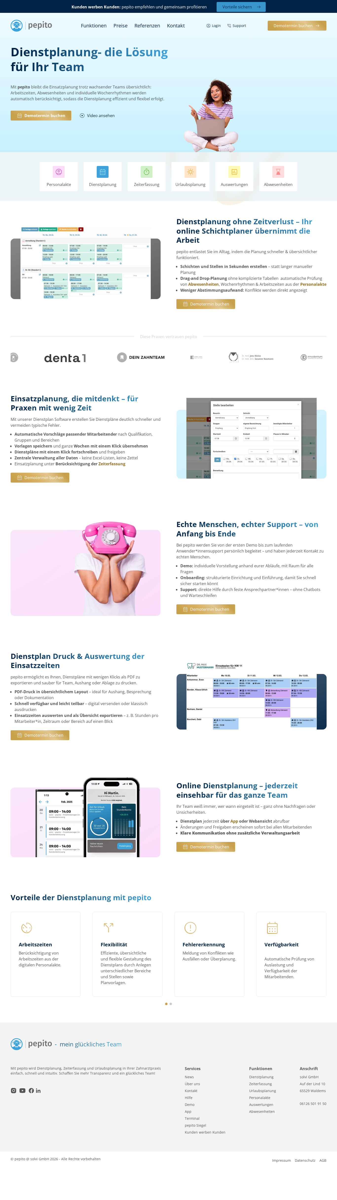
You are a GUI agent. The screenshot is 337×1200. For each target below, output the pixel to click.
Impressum (281, 1160)
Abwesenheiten (203, 284)
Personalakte (313, 284)
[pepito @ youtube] (22, 1091)
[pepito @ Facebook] (31, 1091)
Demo (189, 1104)
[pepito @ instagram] (14, 1091)
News (189, 1077)
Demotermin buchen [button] (293, 25)
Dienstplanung (261, 1077)
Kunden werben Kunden (205, 1132)
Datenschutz (305, 1160)
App (234, 821)
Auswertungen (261, 1104)
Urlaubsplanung (262, 1090)
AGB (322, 1160)
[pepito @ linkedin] (38, 1091)
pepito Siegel (195, 1125)
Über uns (192, 1083)
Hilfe (188, 1097)
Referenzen (147, 25)
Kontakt (176, 25)
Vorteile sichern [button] (237, 7)
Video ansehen (101, 115)
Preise (120, 25)
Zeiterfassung (111, 464)
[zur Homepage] (31, 26)
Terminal (192, 1118)
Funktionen (94, 25)
